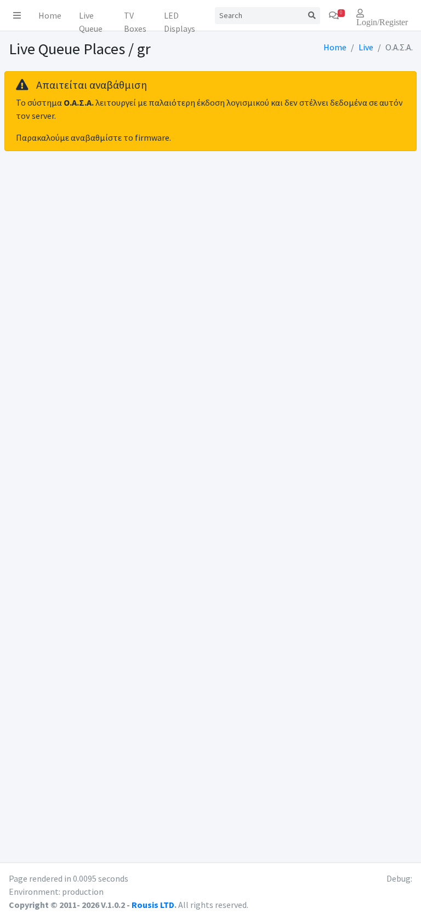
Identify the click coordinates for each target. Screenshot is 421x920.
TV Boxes (135, 18)
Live (366, 47)
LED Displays (179, 18)
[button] (17, 15)
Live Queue (91, 18)
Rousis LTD (153, 904)
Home (49, 15)
